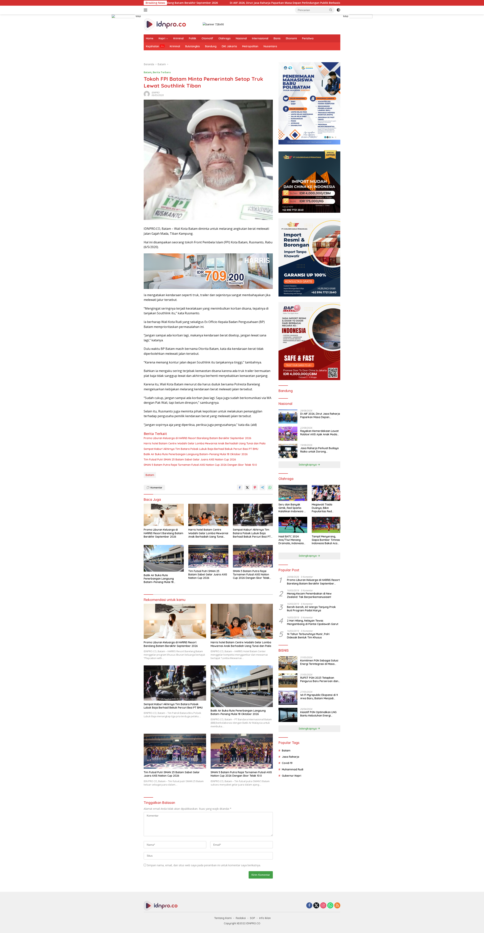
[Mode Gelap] (338, 10)
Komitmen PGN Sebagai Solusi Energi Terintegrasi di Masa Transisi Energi (319, 662)
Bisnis (277, 38)
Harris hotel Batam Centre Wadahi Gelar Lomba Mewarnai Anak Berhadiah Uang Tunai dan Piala (340, 3)
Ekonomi (291, 38)
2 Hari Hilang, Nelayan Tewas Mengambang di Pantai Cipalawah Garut (312, 622)
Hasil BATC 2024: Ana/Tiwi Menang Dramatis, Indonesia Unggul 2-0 (291, 540)
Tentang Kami (223, 918)
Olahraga (224, 38)
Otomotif (207, 38)
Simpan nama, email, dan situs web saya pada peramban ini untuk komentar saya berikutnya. (204, 865)
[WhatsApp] (330, 905)
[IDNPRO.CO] (165, 24)
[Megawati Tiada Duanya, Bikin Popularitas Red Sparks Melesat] (326, 493)
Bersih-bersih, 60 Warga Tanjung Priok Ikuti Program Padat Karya (311, 608)
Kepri (162, 38)
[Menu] (146, 10)
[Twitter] (316, 905)
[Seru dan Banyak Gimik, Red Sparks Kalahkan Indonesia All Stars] (292, 493)
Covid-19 (287, 763)
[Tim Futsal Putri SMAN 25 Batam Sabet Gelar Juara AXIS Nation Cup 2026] (208, 556)
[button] (331, 10)
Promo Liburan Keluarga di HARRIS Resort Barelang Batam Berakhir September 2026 (197, 438)
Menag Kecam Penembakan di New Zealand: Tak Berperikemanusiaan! (309, 595)
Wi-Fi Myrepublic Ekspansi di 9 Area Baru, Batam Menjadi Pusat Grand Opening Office (319, 696)
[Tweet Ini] (247, 487)
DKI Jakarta (229, 46)
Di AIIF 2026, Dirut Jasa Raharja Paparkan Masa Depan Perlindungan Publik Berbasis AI (207, 3)
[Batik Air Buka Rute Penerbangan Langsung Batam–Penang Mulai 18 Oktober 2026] (164, 558)
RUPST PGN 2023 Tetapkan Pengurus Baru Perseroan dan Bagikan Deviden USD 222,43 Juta (319, 679)
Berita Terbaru (162, 72)
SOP (252, 918)
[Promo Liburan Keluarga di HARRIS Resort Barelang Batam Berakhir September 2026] (164, 515)
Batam (147, 72)
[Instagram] (323, 905)
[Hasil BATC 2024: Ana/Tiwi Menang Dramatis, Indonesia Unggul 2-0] (292, 525)
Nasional (241, 38)
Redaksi (241, 918)
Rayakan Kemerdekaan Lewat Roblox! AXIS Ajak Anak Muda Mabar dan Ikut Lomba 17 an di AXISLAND (319, 432)
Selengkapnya (308, 464)
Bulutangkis (192, 46)
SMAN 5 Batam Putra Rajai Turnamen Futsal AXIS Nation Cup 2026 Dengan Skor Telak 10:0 (200, 464)
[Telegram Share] (262, 487)
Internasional (260, 38)
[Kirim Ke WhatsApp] (270, 487)
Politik (192, 38)
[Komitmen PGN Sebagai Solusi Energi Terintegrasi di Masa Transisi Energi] (287, 663)
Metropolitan (250, 46)
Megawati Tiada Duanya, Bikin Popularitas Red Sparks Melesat (322, 508)
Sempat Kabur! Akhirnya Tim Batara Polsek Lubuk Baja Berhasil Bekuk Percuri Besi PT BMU (201, 449)
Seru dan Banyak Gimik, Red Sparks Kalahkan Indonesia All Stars (292, 508)
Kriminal (178, 38)
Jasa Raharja (290, 756)
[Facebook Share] (240, 487)
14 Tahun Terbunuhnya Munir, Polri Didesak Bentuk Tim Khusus (308, 635)
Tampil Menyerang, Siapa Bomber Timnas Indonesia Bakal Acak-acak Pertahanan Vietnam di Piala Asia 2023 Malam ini (326, 540)
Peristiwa (307, 38)
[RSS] (337, 905)
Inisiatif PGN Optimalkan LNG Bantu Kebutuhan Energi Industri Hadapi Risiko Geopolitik (318, 713)
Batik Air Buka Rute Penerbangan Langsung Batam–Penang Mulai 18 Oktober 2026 (196, 454)
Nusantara (270, 46)
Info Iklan (265, 918)
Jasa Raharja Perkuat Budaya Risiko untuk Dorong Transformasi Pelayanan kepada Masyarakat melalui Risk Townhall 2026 (319, 449)
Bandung (210, 46)
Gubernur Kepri (291, 775)
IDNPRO (156, 92)
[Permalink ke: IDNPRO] (147, 93)
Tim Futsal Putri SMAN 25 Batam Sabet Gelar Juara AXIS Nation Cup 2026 (190, 459)
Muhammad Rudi (292, 769)
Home (149, 38)
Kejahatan (152, 46)
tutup (138, 16)
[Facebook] (309, 905)
